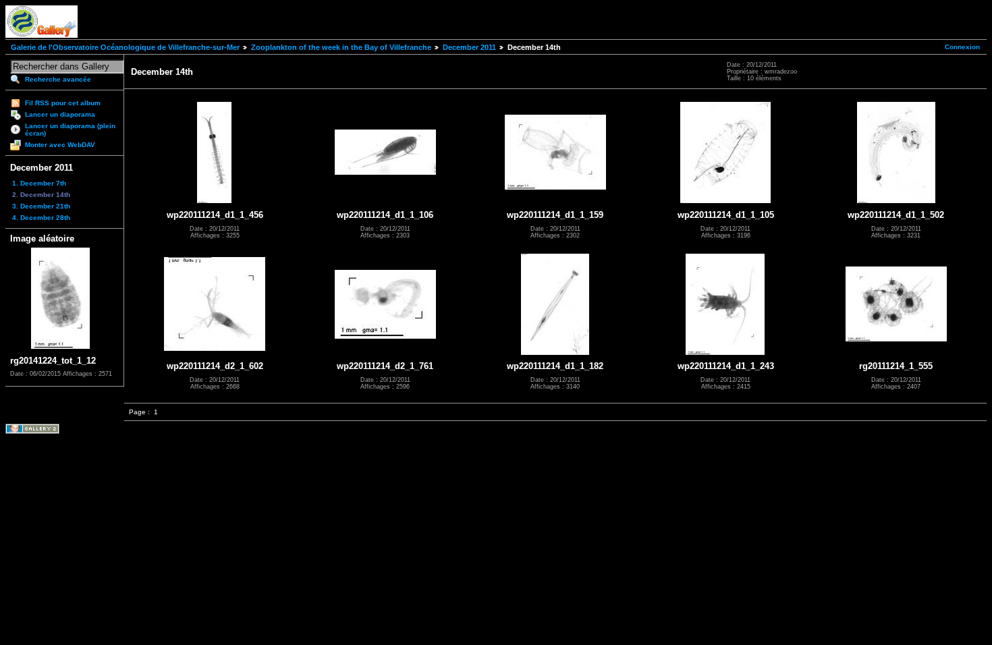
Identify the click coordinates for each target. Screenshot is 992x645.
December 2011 (469, 47)
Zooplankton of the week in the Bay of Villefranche (341, 47)
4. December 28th (41, 217)
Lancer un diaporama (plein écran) (70, 129)
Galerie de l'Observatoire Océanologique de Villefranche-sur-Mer (125, 47)
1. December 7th (39, 183)
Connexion (962, 47)
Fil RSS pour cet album (63, 103)
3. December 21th (41, 206)
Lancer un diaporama (60, 114)
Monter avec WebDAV (60, 144)
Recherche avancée (58, 79)
